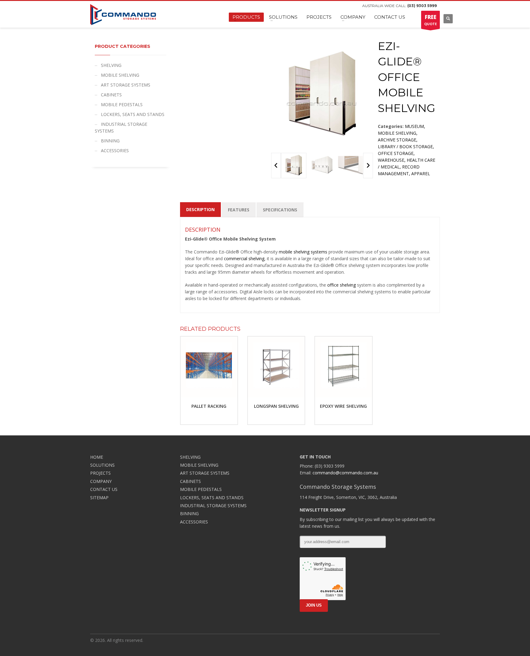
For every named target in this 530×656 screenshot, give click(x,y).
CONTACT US (103, 489)
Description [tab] (200, 209)
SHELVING (111, 65)
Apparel (420, 173)
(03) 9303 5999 (422, 5)
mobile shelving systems (303, 252)
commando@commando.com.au (345, 473)
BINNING (110, 141)
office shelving (341, 285)
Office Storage (395, 153)
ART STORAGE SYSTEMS (125, 85)
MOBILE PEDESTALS (122, 104)
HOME (96, 457)
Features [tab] (238, 210)
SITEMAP (99, 497)
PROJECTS (100, 473)
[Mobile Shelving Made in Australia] (293, 165)
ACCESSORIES (115, 150)
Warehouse (391, 160)
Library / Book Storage (405, 146)
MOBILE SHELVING (120, 75)
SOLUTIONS (102, 465)
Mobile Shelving (397, 133)
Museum (414, 126)
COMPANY (101, 481)
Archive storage (397, 140)
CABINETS (111, 95)
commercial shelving (244, 258)
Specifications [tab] (280, 210)
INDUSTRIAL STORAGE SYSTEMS (121, 127)
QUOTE (430, 20)
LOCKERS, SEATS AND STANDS (132, 114)
